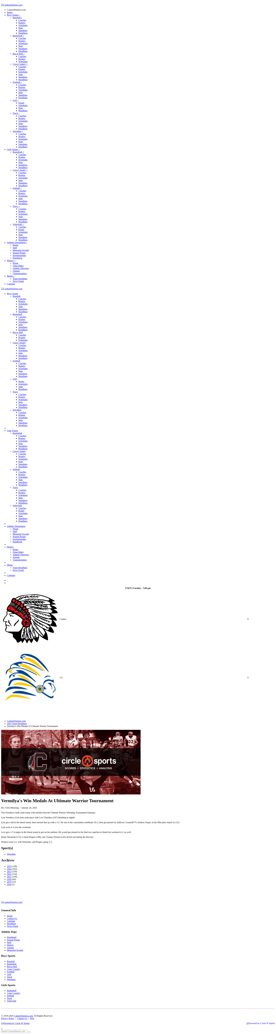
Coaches (22, 20)
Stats (20, 28)
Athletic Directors (21, 268)
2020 (9, 879)
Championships (20, 273)
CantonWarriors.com (16, 10)
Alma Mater (18, 266)
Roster (21, 103)
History (11, 260)
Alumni (16, 271)
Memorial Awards (21, 250)
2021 (9, 876)
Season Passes (19, 253)
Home (10, 12)
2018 (9, 884)
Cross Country (20, 64)
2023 (9, 871)
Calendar (11, 284)
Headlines (22, 33)
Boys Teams (13, 15)
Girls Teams (13, 149)
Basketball (18, 35)
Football (17, 82)
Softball (17, 188)
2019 (9, 882)
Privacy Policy (7, 1018)
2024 (9, 869)
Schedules (23, 25)
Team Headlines (20, 278)
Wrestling (18, 131)
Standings (22, 30)
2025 (9, 866)
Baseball (17, 17)
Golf (16, 100)
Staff (15, 247)
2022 (9, 874)
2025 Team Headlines (17, 723)
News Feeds (18, 281)
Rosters (21, 23)
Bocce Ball (19, 54)
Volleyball (18, 224)
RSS (32, 1018)
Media (11, 276)
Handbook (17, 258)
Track (16, 113)
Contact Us (12, 918)
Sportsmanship (19, 255)
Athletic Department (17, 242)
